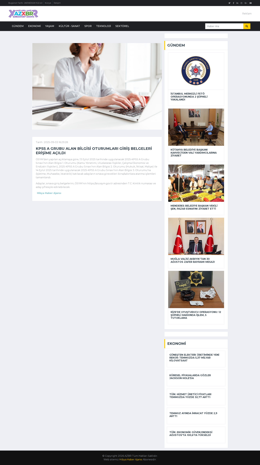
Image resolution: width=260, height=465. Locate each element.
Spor (88, 26)
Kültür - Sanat (69, 26)
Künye (48, 3)
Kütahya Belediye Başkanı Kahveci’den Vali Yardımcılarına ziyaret (194, 152)
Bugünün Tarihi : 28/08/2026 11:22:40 (25, 3)
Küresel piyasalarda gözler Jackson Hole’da (190, 377)
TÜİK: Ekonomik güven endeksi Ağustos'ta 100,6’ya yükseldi (190, 434)
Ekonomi (34, 26)
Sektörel (122, 26)
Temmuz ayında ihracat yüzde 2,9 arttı (193, 415)
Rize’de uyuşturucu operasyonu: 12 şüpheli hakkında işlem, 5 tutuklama (196, 315)
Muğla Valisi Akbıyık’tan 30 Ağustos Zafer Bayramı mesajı (193, 260)
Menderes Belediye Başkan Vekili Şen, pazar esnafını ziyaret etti (194, 207)
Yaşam (49, 26)
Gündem (18, 26)
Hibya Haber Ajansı (130, 459)
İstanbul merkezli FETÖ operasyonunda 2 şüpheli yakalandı (189, 96)
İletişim (57, 3)
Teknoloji (103, 26)
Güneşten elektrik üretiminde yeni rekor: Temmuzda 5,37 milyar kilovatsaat (194, 357)
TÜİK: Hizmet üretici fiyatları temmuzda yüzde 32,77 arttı (190, 396)
